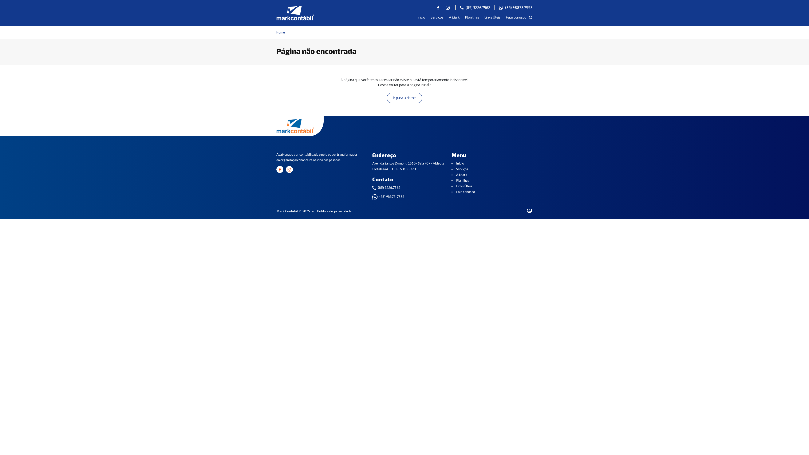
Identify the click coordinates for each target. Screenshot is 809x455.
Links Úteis (493, 17)
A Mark (454, 17)
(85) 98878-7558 (391, 196)
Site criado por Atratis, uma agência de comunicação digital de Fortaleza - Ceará (530, 211)
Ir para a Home (404, 98)
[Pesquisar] (531, 17)
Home (280, 32)
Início (421, 17)
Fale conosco (516, 17)
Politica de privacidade (334, 211)
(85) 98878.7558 (519, 7)
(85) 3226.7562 (478, 7)
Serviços (437, 17)
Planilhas (472, 17)
